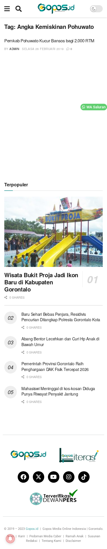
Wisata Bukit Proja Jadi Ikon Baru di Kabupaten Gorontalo (41, 282)
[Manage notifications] (10, 538)
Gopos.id (32, 529)
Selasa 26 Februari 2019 (43, 49)
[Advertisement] (53, 115)
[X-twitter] (38, 477)
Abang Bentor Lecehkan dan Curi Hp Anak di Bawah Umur (60, 341)
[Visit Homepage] (55, 8)
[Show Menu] (7, 8)
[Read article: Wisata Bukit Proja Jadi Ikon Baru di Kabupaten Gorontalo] (53, 232)
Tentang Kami (51, 541)
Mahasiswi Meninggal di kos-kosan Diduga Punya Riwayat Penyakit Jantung (58, 391)
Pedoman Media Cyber (45, 536)
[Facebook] (23, 477)
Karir (21, 536)
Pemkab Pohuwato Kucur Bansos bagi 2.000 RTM (49, 40)
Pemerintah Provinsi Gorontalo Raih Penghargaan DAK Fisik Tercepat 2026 (55, 366)
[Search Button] (18, 8)
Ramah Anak (75, 536)
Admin (14, 49)
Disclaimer (73, 541)
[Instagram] (68, 477)
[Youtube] (53, 477)
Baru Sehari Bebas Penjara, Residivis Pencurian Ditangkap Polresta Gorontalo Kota (60, 317)
